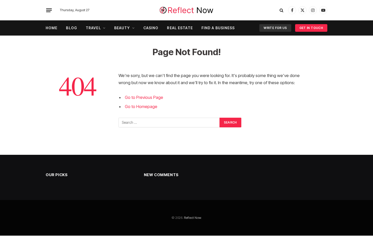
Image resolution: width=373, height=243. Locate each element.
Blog (71, 28)
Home (51, 28)
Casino (151, 28)
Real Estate (180, 28)
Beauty (122, 28)
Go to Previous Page (144, 97)
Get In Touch (311, 28)
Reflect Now (192, 218)
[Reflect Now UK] (186, 10)
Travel (93, 28)
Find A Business (218, 28)
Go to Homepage (141, 106)
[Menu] (49, 10)
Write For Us (275, 28)
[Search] (281, 10)
